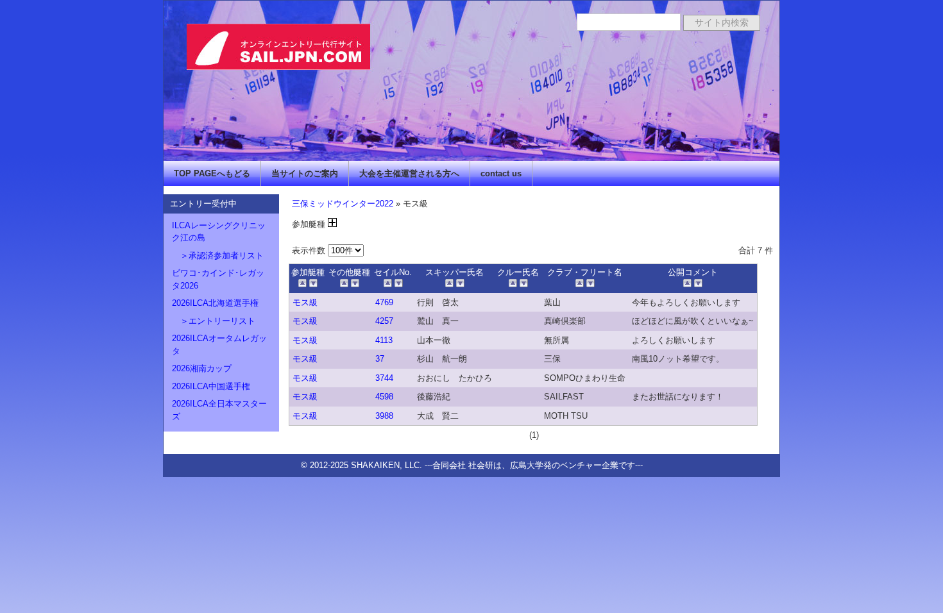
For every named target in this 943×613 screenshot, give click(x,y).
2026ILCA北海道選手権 (215, 303)
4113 (384, 340)
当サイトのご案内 (304, 173)
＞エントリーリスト (213, 321)
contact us (501, 173)
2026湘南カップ (202, 368)
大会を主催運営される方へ (409, 173)
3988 (384, 416)
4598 (384, 396)
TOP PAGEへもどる (212, 173)
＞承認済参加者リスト (218, 255)
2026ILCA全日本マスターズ (219, 410)
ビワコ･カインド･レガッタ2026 (218, 279)
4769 (384, 302)
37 (379, 359)
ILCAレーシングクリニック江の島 (219, 232)
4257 (384, 321)
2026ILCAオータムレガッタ (219, 344)
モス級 (305, 302)
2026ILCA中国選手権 (211, 386)
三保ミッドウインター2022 (342, 203)
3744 (384, 378)
